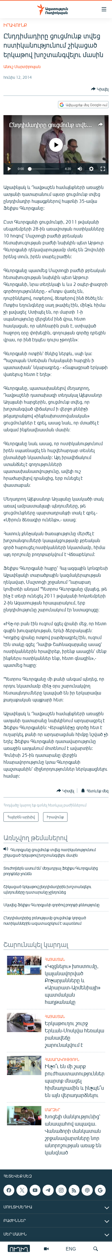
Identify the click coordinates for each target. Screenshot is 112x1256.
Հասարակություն (62, 1059)
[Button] (100, 88)
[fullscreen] (103, 169)
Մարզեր (52, 1109)
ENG (71, 1248)
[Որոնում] (95, 1249)
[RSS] (74, 1190)
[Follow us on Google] (100, 1190)
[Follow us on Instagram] (61, 1190)
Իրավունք (15, 25)
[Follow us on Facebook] (8, 1190)
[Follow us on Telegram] (48, 1190)
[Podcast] (87, 1190)
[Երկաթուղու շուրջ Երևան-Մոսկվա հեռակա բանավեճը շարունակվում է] (24, 1022)
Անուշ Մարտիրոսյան (21, 66)
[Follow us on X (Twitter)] (21, 1190)
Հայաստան (55, 959)
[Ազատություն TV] (46, 1249)
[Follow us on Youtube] (35, 1190)
